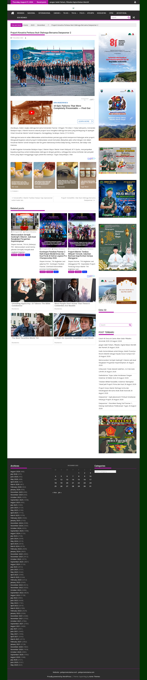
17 (90, 479)
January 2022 (15, 613)
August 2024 (15, 533)
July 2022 (14, 598)
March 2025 (15, 515)
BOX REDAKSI (22, 18)
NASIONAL (31, 13)
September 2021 (17, 624)
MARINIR (14, 255)
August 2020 (15, 657)
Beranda (20, 13)
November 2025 (17, 495)
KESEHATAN (101, 13)
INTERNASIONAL (44, 13)
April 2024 (14, 544)
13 (67, 479)
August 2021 (15, 626)
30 (85, 486)
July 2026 (14, 474)
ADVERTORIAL (122, 13)
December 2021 (17, 616)
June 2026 (14, 477)
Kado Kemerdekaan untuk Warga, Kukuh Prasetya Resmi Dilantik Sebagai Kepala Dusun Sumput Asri (88, 2)
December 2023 (17, 554)
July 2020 (14, 660)
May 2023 (14, 572)
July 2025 (14, 505)
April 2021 (14, 636)
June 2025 (14, 507)
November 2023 (17, 556)
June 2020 (14, 662)
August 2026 (15, 471)
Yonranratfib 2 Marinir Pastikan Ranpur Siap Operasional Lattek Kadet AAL (31, 199)
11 (55, 479)
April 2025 (14, 513)
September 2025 (17, 500)
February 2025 (16, 518)
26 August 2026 (17, 232)
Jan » (60, 492)
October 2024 (16, 528)
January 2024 (15, 551)
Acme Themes (94, 676)
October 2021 (16, 621)
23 (85, 483)
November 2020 (17, 649)
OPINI (111, 13)
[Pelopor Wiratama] (12, 12)
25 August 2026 (46, 249)
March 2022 (15, 608)
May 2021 (14, 634)
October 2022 (16, 590)
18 (55, 483)
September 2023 (17, 562)
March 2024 (15, 546)
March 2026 (15, 484)
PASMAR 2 (15, 191)
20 (67, 483)
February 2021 (16, 642)
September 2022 (17, 593)
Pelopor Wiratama (30, 232)
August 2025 (15, 502)
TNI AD (65, 13)
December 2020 (17, 647)
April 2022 (14, 605)
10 (90, 476)
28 (73, 486)
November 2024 (17, 526)
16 (85, 479)
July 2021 (14, 629)
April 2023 (14, 575)
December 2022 (17, 585)
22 (79, 483)
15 (79, 479)
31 (90, 486)
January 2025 (15, 520)
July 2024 (14, 536)
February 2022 (16, 611)
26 (61, 486)
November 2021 (17, 618)
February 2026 (16, 487)
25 (55, 486)
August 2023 (15, 564)
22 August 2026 (74, 249)
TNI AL (73, 13)
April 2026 (14, 482)
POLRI (82, 13)
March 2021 (15, 639)
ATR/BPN (90, 13)
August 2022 (15, 595)
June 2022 (14, 600)
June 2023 (14, 569)
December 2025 (17, 492)
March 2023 (15, 577)
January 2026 (15, 489)
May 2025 (14, 510)
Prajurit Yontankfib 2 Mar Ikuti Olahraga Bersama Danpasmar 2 (78, 199)
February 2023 (16, 580)
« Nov (55, 492)
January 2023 (15, 582)
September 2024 (17, 531)
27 (67, 486)
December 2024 (17, 523)
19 (61, 483)
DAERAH (57, 13)
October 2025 (16, 497)
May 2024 (14, 541)
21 (73, 483)
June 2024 (14, 538)
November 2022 (17, 587)
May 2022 (14, 603)
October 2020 (16, 652)
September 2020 (17, 654)
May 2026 (14, 479)
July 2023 (14, 567)
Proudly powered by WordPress (59, 676)
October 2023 (16, 559)
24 (90, 483)
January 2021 (15, 644)
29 (79, 486)
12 (61, 479)
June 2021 (14, 631)
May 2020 (14, 665)
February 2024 (16, 549)
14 (73, 479)
